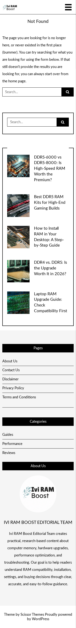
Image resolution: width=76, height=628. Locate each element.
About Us (9, 361)
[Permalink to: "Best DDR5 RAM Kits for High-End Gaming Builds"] (18, 205)
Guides (7, 434)
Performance (12, 444)
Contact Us (11, 370)
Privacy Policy (13, 388)
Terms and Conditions (19, 397)
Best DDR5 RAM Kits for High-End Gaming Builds (49, 202)
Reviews (8, 453)
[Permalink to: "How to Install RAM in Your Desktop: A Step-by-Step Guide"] (18, 237)
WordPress (40, 619)
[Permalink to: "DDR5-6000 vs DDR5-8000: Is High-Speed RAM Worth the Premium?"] (18, 165)
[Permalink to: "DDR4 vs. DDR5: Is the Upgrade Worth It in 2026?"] (18, 271)
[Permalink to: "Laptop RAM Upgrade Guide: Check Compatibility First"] (18, 302)
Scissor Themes (32, 614)
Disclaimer (10, 379)
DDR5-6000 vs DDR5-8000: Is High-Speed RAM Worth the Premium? (49, 168)
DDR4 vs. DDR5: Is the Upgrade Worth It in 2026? (50, 268)
